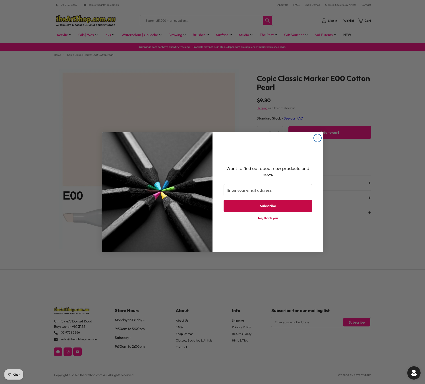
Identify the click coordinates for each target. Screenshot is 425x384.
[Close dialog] (317, 138)
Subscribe (268, 206)
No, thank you (268, 218)
